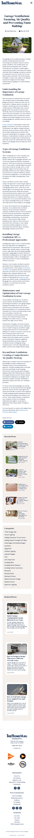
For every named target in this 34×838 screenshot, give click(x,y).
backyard (7, 571)
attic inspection (9, 560)
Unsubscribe (17, 784)
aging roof (7, 549)
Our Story (17, 816)
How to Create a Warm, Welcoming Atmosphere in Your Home (22, 514)
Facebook (5, 412)
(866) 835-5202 (17, 746)
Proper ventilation (8, 124)
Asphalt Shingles (9, 554)
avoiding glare (9, 562)
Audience (17, 800)
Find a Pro (17, 776)
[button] (31, 3)
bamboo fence (9, 582)
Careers (17, 820)
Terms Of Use (21, 835)
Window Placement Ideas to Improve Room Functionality (23, 444)
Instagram (14, 412)
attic (6, 557)
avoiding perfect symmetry (13, 568)
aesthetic (7, 546)
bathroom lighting (10, 585)
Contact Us (17, 748)
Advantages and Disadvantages (14, 543)
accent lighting (9, 535)
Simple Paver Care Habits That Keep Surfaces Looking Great (23, 486)
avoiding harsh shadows (12, 565)
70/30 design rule (10, 532)
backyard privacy (10, 576)
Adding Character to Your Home (15, 537)
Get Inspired (17, 778)
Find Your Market (17, 796)
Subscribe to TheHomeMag (17, 782)
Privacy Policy (13, 835)
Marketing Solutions (17, 798)
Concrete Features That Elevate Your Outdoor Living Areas (22, 472)
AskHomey (22, 277)
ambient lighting (10, 551)
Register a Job (17, 780)
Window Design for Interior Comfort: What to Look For (23, 500)
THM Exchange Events (17, 824)
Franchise (17, 822)
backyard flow (9, 573)
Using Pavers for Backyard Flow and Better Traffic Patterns (23, 459)
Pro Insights (17, 802)
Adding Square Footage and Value (15, 540)
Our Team (17, 818)
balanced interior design (12, 579)
